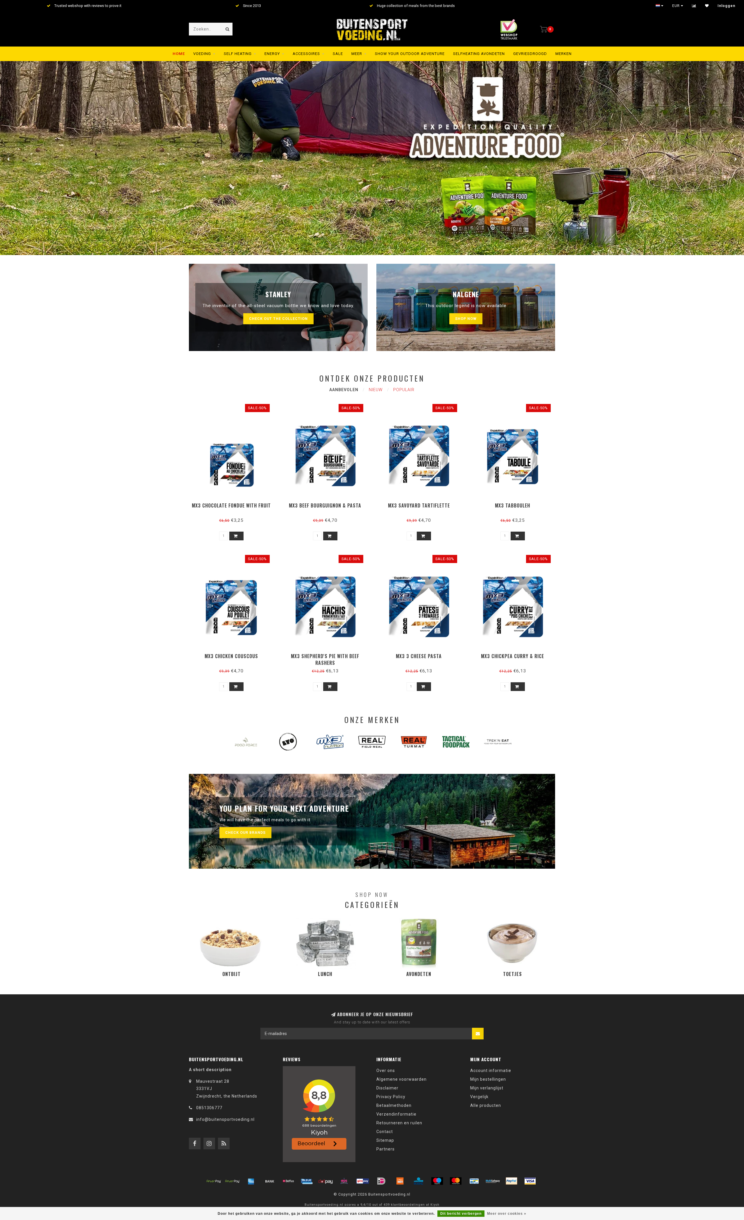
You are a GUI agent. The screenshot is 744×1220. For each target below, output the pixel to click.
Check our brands (245, 832)
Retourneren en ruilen (399, 1123)
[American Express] (251, 1181)
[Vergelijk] (694, 6)
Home (179, 53)
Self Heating (238, 53)
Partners (385, 1149)
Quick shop (234, 503)
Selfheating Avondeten (479, 53)
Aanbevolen (343, 389)
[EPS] (344, 1181)
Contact (384, 1131)
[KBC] (418, 1181)
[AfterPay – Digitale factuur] (232, 1181)
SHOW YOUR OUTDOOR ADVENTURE (410, 53)
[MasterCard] (455, 1181)
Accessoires (306, 53)
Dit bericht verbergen (461, 1214)
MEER (356, 53)
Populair (403, 389)
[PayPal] (511, 1181)
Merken (563, 53)
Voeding (202, 53)
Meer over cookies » (506, 1214)
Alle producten (485, 1105)
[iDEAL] (381, 1181)
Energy (272, 53)
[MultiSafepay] (493, 1181)
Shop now (466, 318)
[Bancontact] (474, 1181)
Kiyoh (434, 1204)
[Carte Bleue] (307, 1181)
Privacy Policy (390, 1096)
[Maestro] (437, 1181)
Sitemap (385, 1140)
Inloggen (726, 6)
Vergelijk (479, 1096)
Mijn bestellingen (488, 1079)
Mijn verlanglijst (486, 1088)
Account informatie (490, 1070)
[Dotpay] (325, 1181)
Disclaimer (387, 1088)
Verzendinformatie (396, 1114)
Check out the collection (278, 318)
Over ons (385, 1070)
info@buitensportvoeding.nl (225, 1119)
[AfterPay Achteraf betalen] (214, 1181)
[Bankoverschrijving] (269, 1181)
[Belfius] (288, 1181)
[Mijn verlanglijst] (707, 6)
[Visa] (530, 1181)
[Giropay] (362, 1181)
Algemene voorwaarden (401, 1079)
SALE (338, 53)
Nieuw (376, 389)
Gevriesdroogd (530, 53)
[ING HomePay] (400, 1181)
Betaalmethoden (394, 1105)
